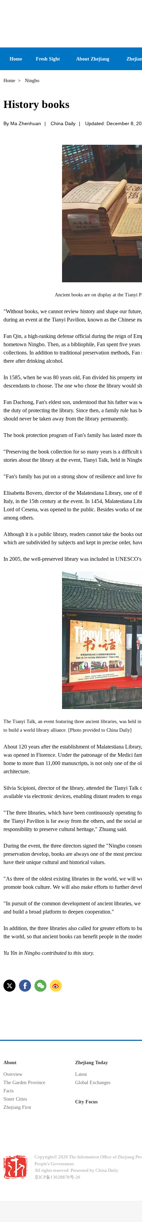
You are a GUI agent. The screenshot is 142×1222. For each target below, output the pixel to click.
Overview (12, 1074)
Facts (8, 1090)
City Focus (86, 1101)
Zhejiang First (17, 1107)
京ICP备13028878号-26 (57, 1177)
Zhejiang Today (91, 1062)
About (10, 1062)
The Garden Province (24, 1082)
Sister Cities (15, 1099)
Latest (81, 1074)
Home (9, 80)
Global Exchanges (92, 1082)
